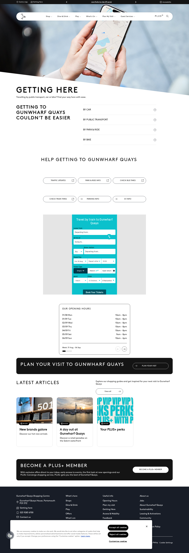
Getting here (26, 508)
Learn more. (85, 536)
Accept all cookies (118, 528)
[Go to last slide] (67, 2)
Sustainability (146, 509)
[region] (81, 534)
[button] (10, 535)
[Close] (147, 526)
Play (68, 509)
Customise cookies (118, 541)
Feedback (107, 518)
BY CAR (87, 110)
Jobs (142, 501)
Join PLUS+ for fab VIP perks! (101, 2)
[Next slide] (136, 2)
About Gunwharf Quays (151, 505)
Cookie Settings (166, 543)
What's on (70, 518)
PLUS (158, 16)
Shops (68, 501)
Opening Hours (110, 501)
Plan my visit (109, 505)
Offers (69, 514)
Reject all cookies (118, 535)
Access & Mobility (111, 514)
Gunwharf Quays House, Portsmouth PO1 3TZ (37, 502)
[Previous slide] (117, 348)
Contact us (25, 517)
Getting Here (38, 2)
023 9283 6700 (26, 513)
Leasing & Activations (150, 514)
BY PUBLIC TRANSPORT (95, 120)
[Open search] (167, 16)
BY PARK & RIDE (91, 130)
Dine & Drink (72, 505)
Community (145, 518)
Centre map (23, 2)
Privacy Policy (152, 543)
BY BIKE (87, 140)
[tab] (64, 351)
